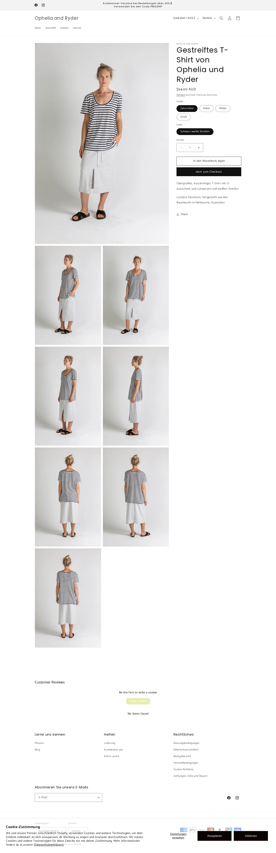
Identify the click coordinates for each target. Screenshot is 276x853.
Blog (37, 749)
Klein (206, 108)
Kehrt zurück (111, 756)
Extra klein (187, 108)
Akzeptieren (214, 836)
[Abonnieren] (98, 797)
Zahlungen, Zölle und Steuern (190, 776)
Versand (180, 95)
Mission (39, 743)
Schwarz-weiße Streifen (195, 132)
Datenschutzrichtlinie (185, 749)
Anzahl (180, 140)
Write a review (138, 701)
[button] (221, 18)
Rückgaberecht (182, 756)
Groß (183, 117)
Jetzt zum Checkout (209, 171)
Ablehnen (251, 836)
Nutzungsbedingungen (186, 743)
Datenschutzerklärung (48, 844)
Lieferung (109, 743)
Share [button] (184, 214)
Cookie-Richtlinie (183, 769)
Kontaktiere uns (113, 749)
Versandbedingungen (185, 763)
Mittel (222, 108)
